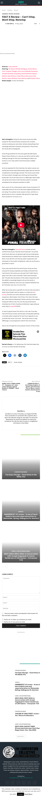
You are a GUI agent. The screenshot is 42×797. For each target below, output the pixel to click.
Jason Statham (12, 78)
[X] (21, 426)
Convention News (20, 472)
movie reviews (18, 362)
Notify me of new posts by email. (14, 622)
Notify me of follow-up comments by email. (18, 619)
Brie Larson (29, 76)
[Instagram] (13, 783)
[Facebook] (7, 783)
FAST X (10, 362)
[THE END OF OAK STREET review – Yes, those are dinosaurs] (7, 713)
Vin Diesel (12, 69)
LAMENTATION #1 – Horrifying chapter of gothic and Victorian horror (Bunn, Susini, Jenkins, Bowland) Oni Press (32, 387)
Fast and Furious (20, 249)
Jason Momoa (22, 78)
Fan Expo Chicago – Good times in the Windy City (21, 476)
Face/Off (13, 306)
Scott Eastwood (26, 73)
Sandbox (9, 10)
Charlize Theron (35, 78)
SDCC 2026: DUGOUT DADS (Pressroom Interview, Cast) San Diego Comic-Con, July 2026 (27, 728)
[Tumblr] (29, 783)
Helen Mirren (21, 76)
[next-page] (6, 566)
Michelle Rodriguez (21, 69)
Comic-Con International (21, 551)
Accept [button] (20, 794)
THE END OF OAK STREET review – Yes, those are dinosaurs (27, 714)
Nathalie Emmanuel (31, 71)
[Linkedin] (18, 783)
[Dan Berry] (3, 23)
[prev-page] (3, 566)
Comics (20, 511)
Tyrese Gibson (32, 69)
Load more (20, 736)
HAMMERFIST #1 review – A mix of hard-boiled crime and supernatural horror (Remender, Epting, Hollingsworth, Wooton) (21, 516)
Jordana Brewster (7, 73)
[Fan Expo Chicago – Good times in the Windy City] (21, 458)
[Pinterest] (24, 783)
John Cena (21, 71)
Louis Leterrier (13, 66)
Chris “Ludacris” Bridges (9, 71)
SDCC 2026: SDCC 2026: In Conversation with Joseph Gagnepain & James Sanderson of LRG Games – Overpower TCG (21, 557)
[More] (17, 30)
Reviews (16, 13)
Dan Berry (10, 23)
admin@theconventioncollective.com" (21, 777)
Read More (28, 794)
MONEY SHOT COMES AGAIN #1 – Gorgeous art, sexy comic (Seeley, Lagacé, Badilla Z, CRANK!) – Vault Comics (11, 387)
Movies (16, 10)
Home (4, 10)
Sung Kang (17, 73)
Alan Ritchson (12, 76)
